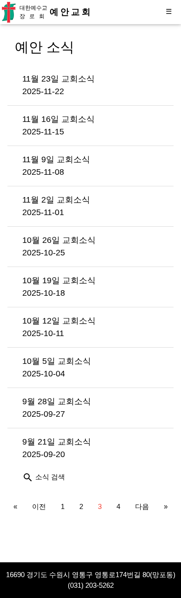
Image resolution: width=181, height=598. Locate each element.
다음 (142, 506)
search (27, 477)
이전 (39, 506)
